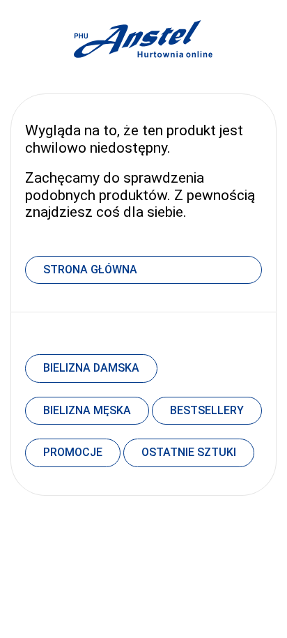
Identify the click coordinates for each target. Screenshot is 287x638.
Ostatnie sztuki (188, 452)
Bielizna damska (91, 367)
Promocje (72, 452)
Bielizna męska (87, 410)
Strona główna (90, 269)
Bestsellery (207, 410)
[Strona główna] (143, 72)
